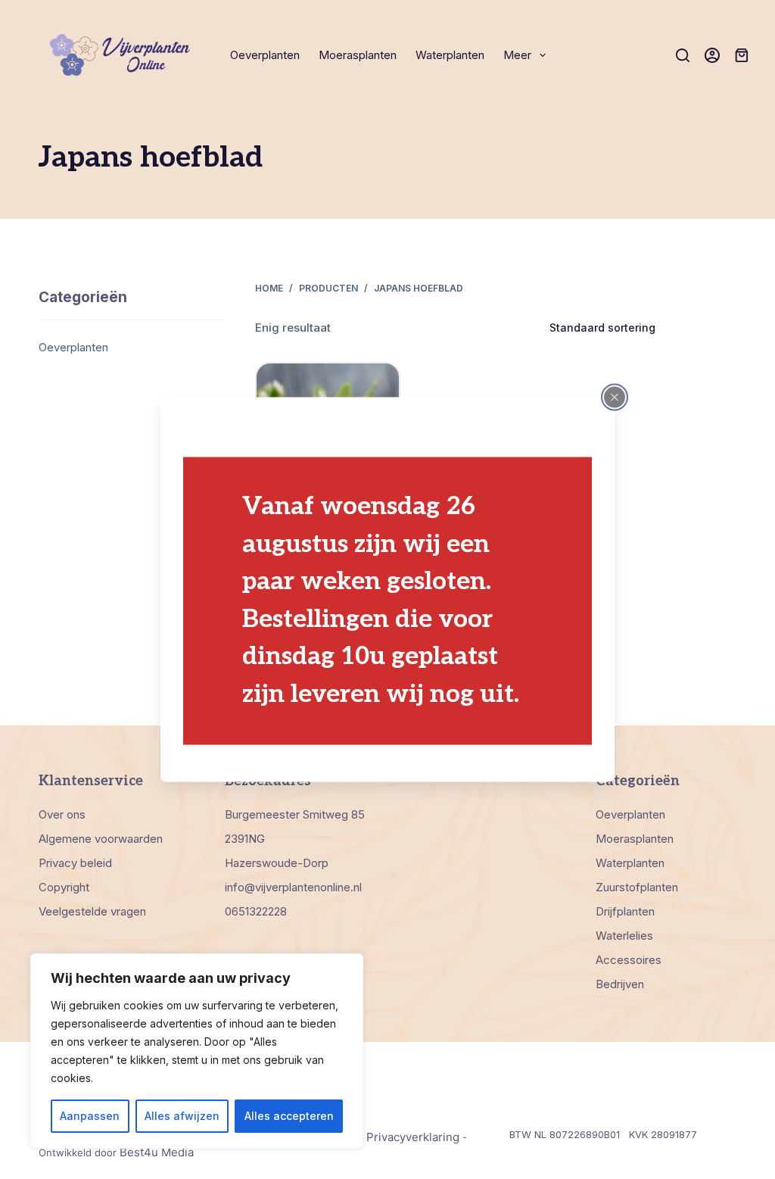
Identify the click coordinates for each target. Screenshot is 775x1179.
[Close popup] (614, 396)
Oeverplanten (265, 55)
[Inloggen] (712, 55)
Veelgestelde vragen (92, 911)
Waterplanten (450, 55)
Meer (517, 55)
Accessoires (628, 960)
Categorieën (83, 297)
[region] (196, 1051)
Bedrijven (620, 984)
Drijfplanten (625, 911)
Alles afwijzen (182, 1115)
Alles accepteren (289, 1115)
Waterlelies (624, 935)
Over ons (62, 814)
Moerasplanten (358, 55)
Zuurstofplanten (637, 887)
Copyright (64, 887)
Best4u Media (157, 1152)
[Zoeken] (682, 55)
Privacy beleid (75, 863)
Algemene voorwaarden (101, 838)
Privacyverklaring (412, 1137)
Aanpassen (90, 1115)
